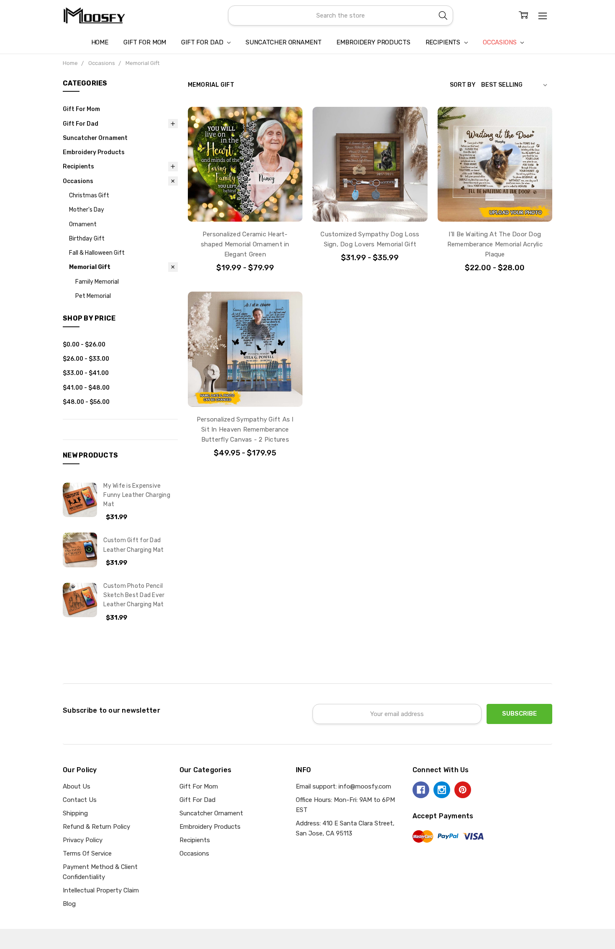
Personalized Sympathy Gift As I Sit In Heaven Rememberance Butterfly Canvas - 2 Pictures (245, 429)
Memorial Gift (89, 267)
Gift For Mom (144, 42)
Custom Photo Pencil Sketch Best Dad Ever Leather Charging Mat (133, 595)
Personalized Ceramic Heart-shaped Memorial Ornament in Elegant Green (245, 244)
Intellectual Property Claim (101, 890)
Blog (69, 904)
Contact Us (80, 800)
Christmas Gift (89, 195)
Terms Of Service (87, 853)
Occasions (500, 42)
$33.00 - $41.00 (86, 373)
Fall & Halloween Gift (97, 252)
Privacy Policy (82, 840)
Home (99, 42)
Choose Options (245, 203)
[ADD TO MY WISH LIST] (287, 135)
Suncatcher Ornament (283, 42)
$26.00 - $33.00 (86, 358)
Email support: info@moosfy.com (343, 786)
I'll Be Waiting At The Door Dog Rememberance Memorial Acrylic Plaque (495, 244)
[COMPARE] (287, 122)
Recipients (443, 42)
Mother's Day (86, 209)
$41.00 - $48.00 (86, 387)
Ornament (83, 224)
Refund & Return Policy (96, 826)
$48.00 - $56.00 (86, 401)
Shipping (75, 813)
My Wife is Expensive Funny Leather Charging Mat (136, 495)
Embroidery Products (373, 42)
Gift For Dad (203, 42)
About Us (76, 786)
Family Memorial (97, 281)
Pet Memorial (93, 295)
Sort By (463, 84)
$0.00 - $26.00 (84, 344)
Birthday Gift (87, 238)
